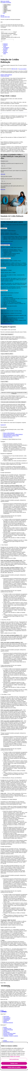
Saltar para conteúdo (5, 1)
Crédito (5, 7)
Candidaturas (6, 1020)
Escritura (3, 308)
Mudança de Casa (5, 50)
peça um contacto (22, 68)
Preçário (5, 1027)
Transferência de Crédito (6, 48)
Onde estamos (6, 1017)
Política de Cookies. (15, 1056)
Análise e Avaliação (5, 258)
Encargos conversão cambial (9, 1033)
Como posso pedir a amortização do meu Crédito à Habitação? (13, 402)
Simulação (3, 228)
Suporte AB (3, 424)
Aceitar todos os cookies (14, 1067)
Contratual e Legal (7, 1028)
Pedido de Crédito (5, 245)
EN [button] (3, 1010)
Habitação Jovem (5, 45)
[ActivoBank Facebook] (2, 1011)
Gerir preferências (14, 1059)
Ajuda (5, 11)
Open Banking (6, 1032)
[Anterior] (2, 41)
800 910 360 (14, 68)
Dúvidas (5, 1040)
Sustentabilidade (6, 1018)
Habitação (5, 43)
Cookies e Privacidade (8, 1029)
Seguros (5, 9)
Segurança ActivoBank (8, 1034)
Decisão (3, 267)
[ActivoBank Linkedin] (5, 1011)
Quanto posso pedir (5, 75)
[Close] (2, 22)
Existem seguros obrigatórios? (7, 334)
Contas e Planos (7, 4)
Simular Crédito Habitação (6, 74)
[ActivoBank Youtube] (3, 1011)
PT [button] (1, 1010)
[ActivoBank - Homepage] (6, 2)
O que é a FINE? (4, 381)
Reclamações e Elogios (8, 1041)
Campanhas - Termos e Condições (10, 1035)
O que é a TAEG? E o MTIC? (7, 353)
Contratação (3, 290)
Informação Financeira (8, 1022)
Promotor (5, 1030)
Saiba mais (3, 165)
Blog (4, 13)
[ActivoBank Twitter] (6, 1011)
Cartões (5, 6)
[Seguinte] (2, 56)
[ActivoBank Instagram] (1, 1011)
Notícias (5, 1021)
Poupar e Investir (7, 10)
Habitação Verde (5, 53)
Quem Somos (6, 1016)
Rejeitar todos (14, 1063)
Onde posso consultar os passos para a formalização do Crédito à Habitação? (14, 393)
